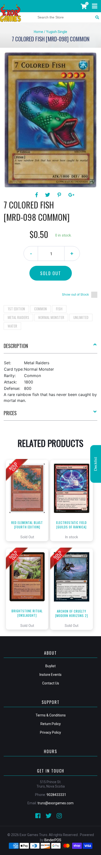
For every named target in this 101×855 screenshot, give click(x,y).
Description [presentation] (16, 345)
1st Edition (16, 308)
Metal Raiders (18, 317)
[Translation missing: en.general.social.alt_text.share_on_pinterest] (60, 195)
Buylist (50, 666)
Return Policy (50, 724)
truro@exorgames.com (56, 803)
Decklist (96, 464)
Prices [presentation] (10, 413)
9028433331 (56, 795)
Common (40, 308)
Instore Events (50, 675)
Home (38, 32)
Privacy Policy (50, 732)
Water (12, 326)
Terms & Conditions (51, 715)
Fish (59, 308)
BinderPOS (52, 840)
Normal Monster (51, 317)
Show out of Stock (75, 294)
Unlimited (80, 317)
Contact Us (50, 683)
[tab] (50, 347)
